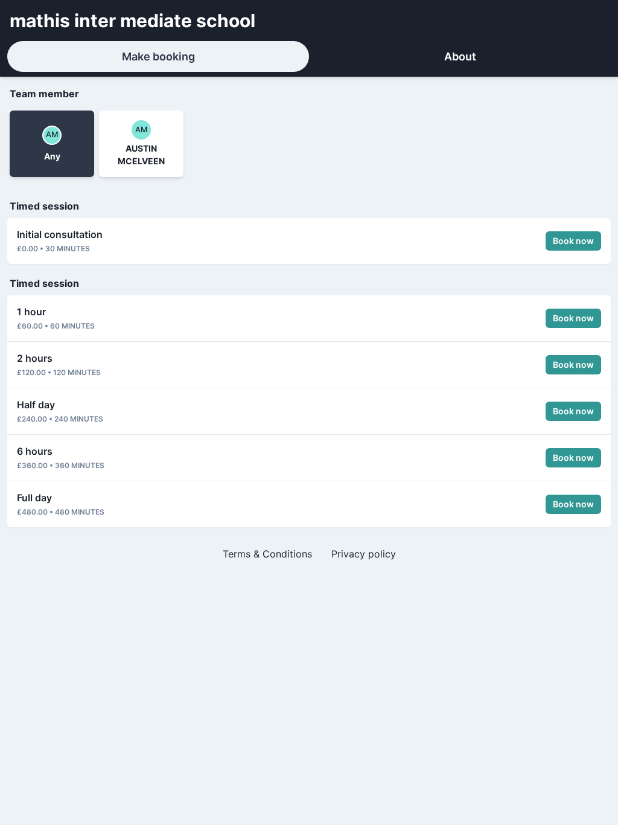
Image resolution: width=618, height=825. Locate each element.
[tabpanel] (309, 328)
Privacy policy (363, 554)
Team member (44, 94)
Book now (573, 241)
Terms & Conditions (267, 554)
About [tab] (460, 56)
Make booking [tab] (158, 56)
